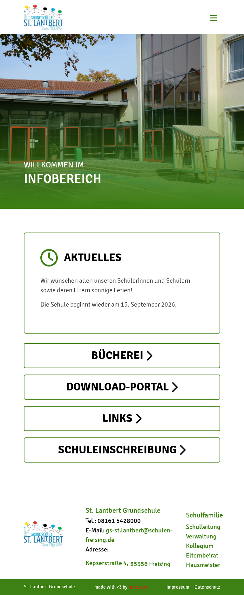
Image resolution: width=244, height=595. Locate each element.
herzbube (137, 587)
